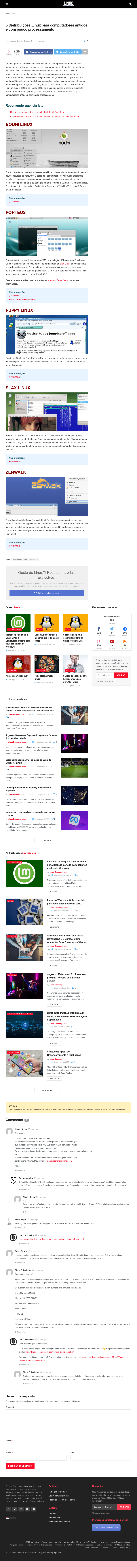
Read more (54, 892)
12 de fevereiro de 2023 (45, 644)
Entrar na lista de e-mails (48, 593)
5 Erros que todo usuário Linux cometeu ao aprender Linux (75, 678)
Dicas (14, 13)
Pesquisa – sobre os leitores (62, 1499)
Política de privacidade (59, 1521)
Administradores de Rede (20, 1014)
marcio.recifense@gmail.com (59, 1160)
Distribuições (14, 629)
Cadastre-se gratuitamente (106, 1527)
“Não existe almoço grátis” (44, 677)
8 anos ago (43, 1197)
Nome (9, 1440)
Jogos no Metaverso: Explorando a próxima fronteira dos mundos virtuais (31, 737)
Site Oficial (15, 201)
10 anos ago (35, 1129)
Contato (52, 1513)
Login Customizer (90, 1542)
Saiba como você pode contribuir (97, 1547)
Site (72, 1452)
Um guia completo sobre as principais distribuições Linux (37, 112)
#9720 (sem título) (32, 1542)
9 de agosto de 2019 (15, 679)
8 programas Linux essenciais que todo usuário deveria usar (73, 637)
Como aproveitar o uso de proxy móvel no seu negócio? (28, 789)
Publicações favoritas (104, 1544)
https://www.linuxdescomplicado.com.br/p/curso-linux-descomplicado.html (51, 1239)
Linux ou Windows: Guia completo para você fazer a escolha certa (66, 901)
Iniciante (34, 559)
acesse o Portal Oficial (58, 280)
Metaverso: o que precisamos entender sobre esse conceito (30, 814)
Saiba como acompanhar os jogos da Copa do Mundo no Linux (28, 761)
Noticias (12, 936)
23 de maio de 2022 (42, 819)
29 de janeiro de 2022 (73, 685)
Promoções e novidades (64, 1544)
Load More (47, 840)
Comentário (11, 1407)
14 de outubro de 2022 (43, 766)
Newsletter (104, 1542)
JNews (13, 1552)
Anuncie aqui (55, 1517)
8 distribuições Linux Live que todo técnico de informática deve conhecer (44, 116)
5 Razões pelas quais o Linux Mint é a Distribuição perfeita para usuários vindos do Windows (18, 640)
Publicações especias (84, 1544)
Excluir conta (69, 1542)
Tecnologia (13, 1052)
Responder (21, 1170)
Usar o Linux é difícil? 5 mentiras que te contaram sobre (47, 637)
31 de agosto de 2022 (42, 794)
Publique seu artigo (58, 1491)
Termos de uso (125, 1547)
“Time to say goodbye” (17, 675)
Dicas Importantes (19, 559)
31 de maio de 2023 (61, 1062)
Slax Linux (65, 263)
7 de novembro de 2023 (43, 714)
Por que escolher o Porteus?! (23, 299)
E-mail (9, 1452)
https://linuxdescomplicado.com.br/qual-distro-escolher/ (49, 1351)
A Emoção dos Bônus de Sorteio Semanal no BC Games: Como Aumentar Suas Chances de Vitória (30, 709)
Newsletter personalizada (120, 1542)
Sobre (115, 1547)
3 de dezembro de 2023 (62, 910)
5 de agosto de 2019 (44, 682)
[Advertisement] (112, 29)
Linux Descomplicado (17, 714)
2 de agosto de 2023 (61, 1026)
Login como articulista (59, 1495)
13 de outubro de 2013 (14, 41)
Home (8, 13)
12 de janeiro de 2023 (73, 644)
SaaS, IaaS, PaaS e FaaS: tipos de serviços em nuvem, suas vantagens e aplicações (67, 1016)
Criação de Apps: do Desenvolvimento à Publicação (64, 1053)
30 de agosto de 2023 (42, 742)
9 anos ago (34, 1219)
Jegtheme (57, 1552)
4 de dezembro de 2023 (16, 650)
